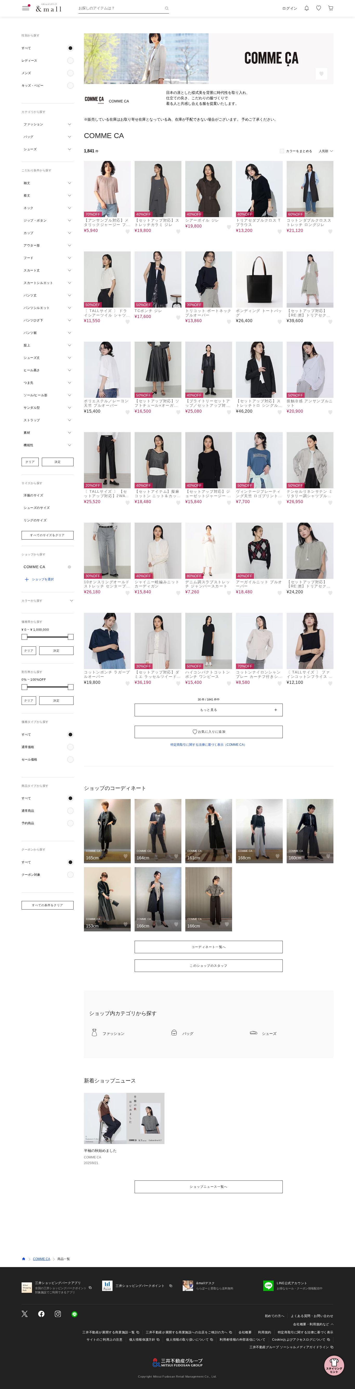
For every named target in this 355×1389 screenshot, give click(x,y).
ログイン (290, 8)
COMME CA (41, 1259)
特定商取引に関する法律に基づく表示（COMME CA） (208, 745)
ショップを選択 (43, 579)
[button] (48, 48)
